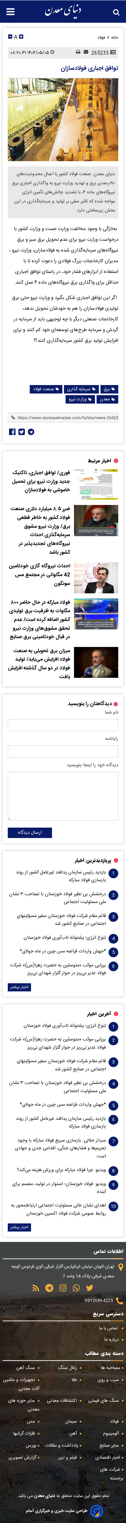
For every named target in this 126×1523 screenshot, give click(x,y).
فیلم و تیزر (68, 1458)
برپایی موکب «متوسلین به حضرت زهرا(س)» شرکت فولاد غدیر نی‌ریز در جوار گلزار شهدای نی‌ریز (58, 969)
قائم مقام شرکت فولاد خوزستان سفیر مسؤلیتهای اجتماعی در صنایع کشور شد (61, 920)
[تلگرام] (30, 432)
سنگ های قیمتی (104, 1401)
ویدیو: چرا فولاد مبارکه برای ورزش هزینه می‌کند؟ (61, 1170)
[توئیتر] (21, 432)
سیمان (71, 1422)
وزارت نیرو (78, 399)
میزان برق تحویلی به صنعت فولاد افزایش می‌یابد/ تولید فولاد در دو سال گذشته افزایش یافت (39, 664)
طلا (74, 1380)
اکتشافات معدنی (62, 1401)
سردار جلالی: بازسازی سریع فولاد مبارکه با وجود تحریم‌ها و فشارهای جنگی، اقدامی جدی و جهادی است (60, 1148)
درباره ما (112, 1340)
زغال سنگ (68, 1368)
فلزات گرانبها (24, 1434)
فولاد (115, 1422)
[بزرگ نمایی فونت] (21, 37)
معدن (105, 399)
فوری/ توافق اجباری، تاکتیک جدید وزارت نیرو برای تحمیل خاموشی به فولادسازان (41, 482)
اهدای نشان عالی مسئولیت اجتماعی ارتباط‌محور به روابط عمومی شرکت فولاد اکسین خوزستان (58, 1209)
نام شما (111, 712)
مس (31, 1422)
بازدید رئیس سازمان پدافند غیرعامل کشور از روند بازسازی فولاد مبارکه (61, 876)
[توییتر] (87, 1290)
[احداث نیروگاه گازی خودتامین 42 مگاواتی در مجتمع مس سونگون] (96, 577)
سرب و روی (109, 1380)
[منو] (7, 8)
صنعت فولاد (43, 389)
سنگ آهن (26, 1368)
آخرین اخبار (99, 1014)
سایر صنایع (110, 1446)
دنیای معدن (44, 1496)
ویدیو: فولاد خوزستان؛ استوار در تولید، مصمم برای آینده (59, 1188)
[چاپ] (76, 52)
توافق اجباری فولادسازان (89, 68)
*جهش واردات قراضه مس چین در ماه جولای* (63, 951)
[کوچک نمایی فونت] (10, 37)
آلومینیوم (111, 1434)
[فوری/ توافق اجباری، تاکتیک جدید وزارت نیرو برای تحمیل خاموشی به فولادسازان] (96, 484)
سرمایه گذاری (78, 389)
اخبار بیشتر (19, 987)
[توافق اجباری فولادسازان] (63, 119)
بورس (31, 1446)
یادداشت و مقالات (61, 1446)
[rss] (36, 1290)
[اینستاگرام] (61, 1290)
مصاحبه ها (110, 1368)
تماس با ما (109, 1328)
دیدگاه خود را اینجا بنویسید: (92, 765)
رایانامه (111, 739)
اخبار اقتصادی (107, 1458)
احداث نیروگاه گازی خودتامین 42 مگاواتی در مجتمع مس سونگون (39, 575)
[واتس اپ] (74, 1290)
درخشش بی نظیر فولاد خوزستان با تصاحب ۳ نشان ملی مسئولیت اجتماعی (57, 898)
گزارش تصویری (22, 1458)
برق (107, 389)
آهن (73, 1434)
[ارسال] (84, 52)
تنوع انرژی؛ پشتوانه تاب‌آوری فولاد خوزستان (65, 938)
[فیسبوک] (12, 432)
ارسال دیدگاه (30, 833)
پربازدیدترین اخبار (93, 860)
